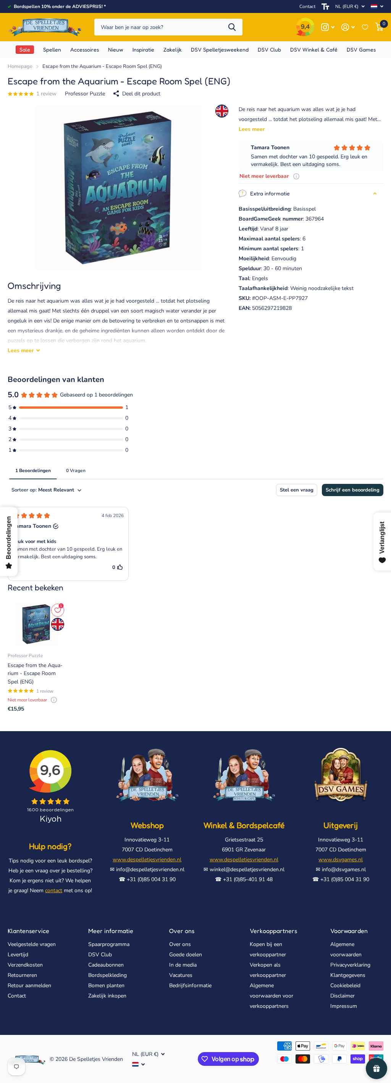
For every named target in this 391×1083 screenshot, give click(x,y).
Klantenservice (28, 931)
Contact (307, 6)
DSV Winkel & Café (314, 49)
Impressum (343, 1006)
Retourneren (22, 975)
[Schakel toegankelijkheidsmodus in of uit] (325, 6)
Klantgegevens (347, 975)
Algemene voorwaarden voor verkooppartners (271, 996)
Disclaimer (342, 995)
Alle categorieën (52, 49)
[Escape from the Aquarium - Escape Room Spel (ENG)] (36, 624)
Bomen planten (106, 985)
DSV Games (361, 49)
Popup (296, 176)
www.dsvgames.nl (340, 859)
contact (53, 890)
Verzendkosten (25, 965)
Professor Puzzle (85, 93)
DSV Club (100, 954)
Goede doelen (185, 954)
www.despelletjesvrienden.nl (147, 859)
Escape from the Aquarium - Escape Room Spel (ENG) (35, 673)
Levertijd (18, 954)
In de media (183, 965)
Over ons (181, 931)
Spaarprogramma (108, 944)
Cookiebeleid (345, 985)
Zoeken (231, 27)
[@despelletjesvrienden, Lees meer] (328, 27)
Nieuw (115, 49)
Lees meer (252, 129)
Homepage (20, 66)
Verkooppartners (273, 931)
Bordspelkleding (107, 975)
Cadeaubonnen (106, 965)
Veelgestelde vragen (32, 944)
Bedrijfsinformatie (190, 985)
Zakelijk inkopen (107, 995)
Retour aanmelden (29, 985)
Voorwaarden (349, 931)
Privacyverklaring (350, 965)
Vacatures (180, 975)
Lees (21, 350)
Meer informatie (110, 931)
